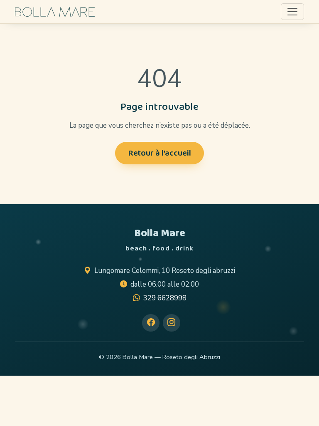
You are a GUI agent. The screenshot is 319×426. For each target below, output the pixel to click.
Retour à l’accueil (159, 153)
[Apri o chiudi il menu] (292, 11)
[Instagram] (171, 323)
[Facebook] (151, 323)
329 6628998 (164, 298)
